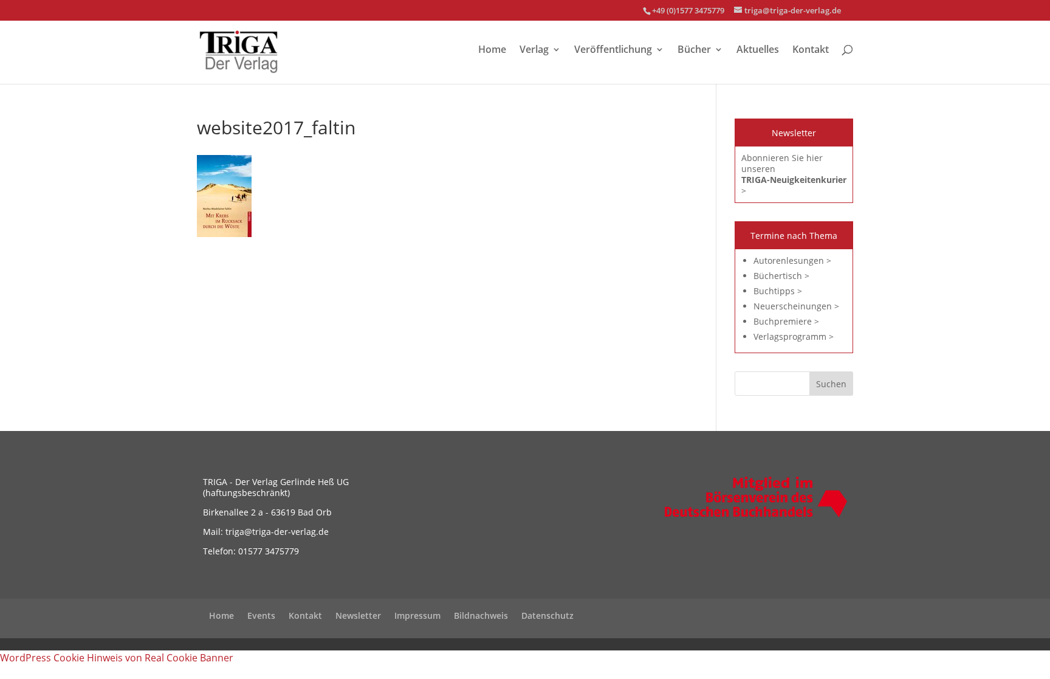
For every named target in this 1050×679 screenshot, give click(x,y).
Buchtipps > (777, 291)
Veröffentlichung (613, 50)
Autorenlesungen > (792, 260)
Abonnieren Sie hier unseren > (793, 174)
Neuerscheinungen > (796, 306)
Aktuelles (757, 50)
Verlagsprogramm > (793, 336)
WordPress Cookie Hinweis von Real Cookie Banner (116, 657)
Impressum (417, 615)
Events (261, 615)
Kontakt (810, 50)
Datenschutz (547, 615)
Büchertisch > (781, 275)
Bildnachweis (481, 615)
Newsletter (358, 615)
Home (492, 50)
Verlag (534, 50)
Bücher (694, 50)
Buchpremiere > (786, 321)
